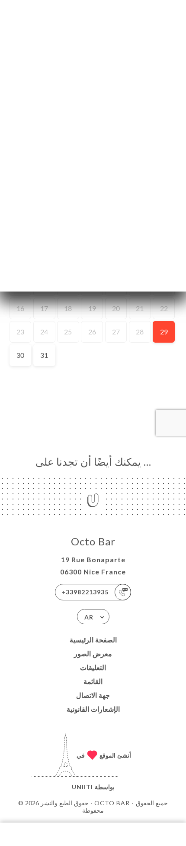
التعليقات (93, 667)
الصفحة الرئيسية (93, 639)
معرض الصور (93, 653)
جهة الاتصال (93, 695)
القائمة (93, 681)
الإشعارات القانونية (93, 709)
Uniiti (82, 787)
